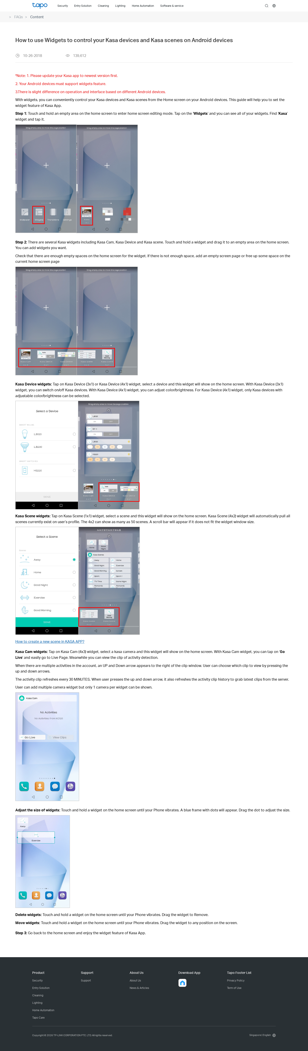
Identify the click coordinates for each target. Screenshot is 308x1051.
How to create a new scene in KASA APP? (49, 641)
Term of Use (234, 988)
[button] (182, 983)
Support (86, 980)
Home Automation (43, 1010)
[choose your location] (274, 5)
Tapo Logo (39, 6)
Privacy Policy (235, 980)
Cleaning (37, 995)
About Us (135, 980)
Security (37, 980)
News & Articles (139, 988)
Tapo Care (38, 1017)
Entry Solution (41, 988)
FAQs (18, 16)
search (266, 6)
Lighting (37, 1002)
